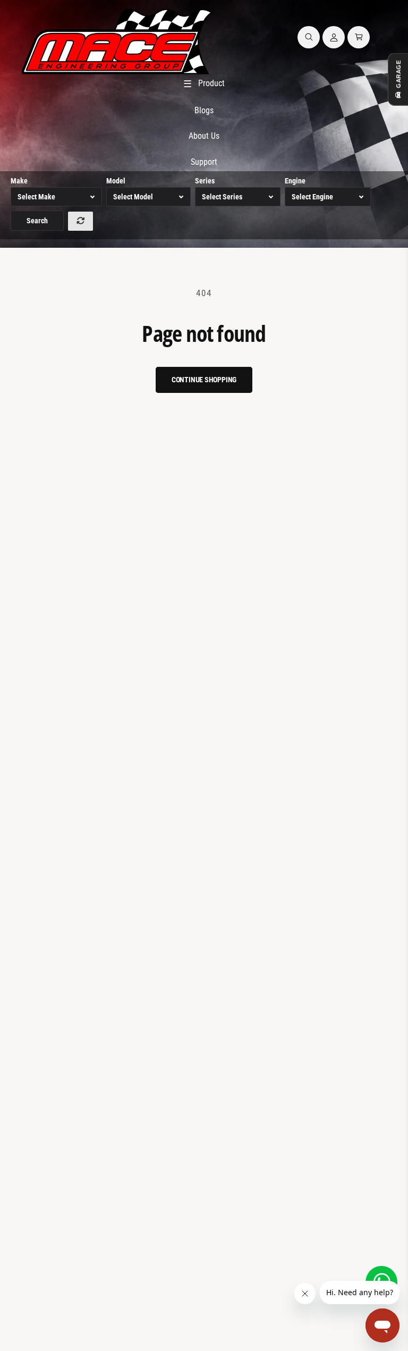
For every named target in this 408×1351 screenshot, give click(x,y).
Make (19, 181)
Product (204, 83)
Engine (295, 181)
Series (205, 181)
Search (37, 220)
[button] (309, 37)
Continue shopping (204, 379)
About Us (204, 136)
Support (204, 162)
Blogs (204, 110)
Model (115, 181)
